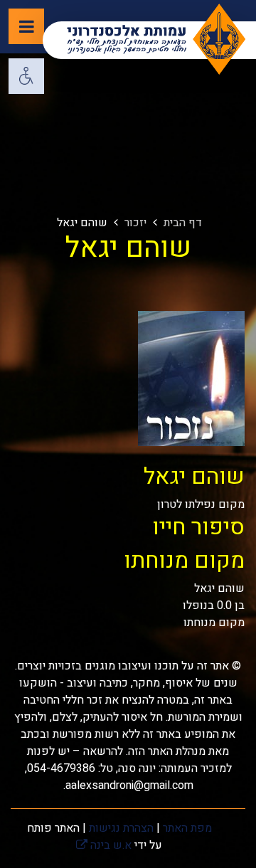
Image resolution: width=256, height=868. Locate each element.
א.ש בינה (104, 845)
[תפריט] (26, 26)
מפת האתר (187, 828)
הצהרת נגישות (121, 828)
